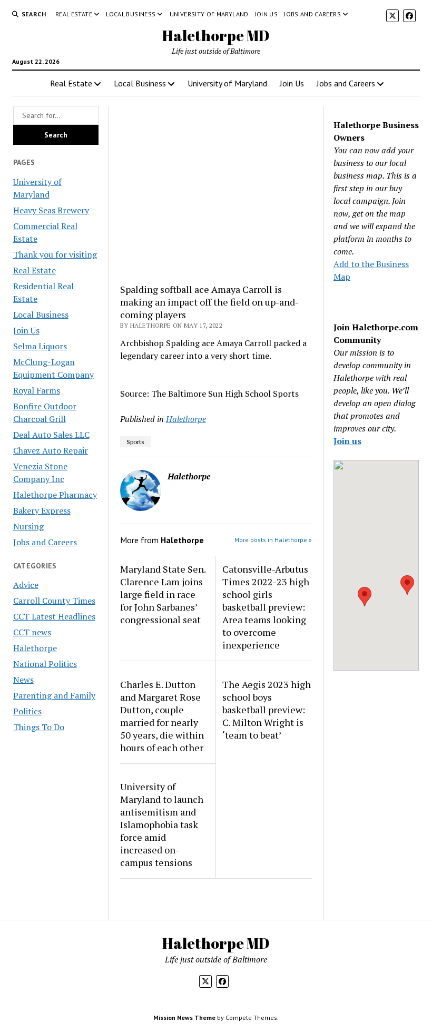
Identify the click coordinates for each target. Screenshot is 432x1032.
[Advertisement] (216, 190)
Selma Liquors (40, 346)
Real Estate (73, 14)
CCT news (32, 632)
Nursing (28, 526)
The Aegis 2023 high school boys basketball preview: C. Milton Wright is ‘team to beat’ (266, 709)
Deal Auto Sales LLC (51, 434)
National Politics (45, 664)
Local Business (130, 14)
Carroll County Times (54, 600)
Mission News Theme (184, 1017)
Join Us (266, 14)
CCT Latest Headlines (54, 616)
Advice (25, 585)
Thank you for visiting (55, 254)
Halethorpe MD (216, 35)
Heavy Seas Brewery (51, 210)
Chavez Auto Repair (50, 450)
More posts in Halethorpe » (273, 540)
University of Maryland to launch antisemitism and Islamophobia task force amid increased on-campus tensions (161, 824)
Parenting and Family (54, 695)
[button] (365, 597)
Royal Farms (36, 390)
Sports (135, 442)
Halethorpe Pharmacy (55, 494)
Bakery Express (42, 510)
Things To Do (38, 727)
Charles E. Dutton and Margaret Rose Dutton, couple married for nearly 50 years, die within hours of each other (162, 716)
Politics (27, 711)
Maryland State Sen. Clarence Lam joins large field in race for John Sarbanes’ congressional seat (162, 594)
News (23, 679)
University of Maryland (209, 14)
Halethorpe (35, 648)
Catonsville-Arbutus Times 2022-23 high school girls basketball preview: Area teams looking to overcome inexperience (265, 607)
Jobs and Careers (312, 14)
